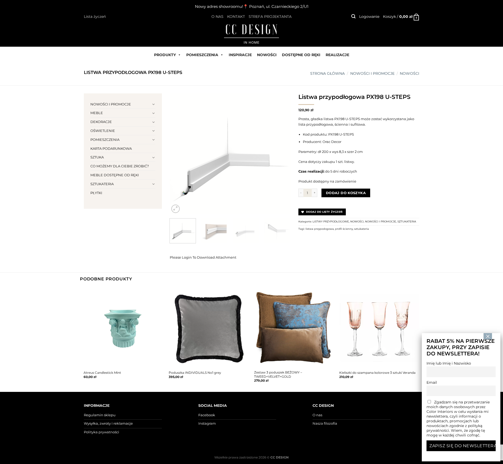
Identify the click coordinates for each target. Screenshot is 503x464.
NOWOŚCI (267, 54)
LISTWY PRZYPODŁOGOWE (331, 221)
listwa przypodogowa (319, 229)
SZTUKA (97, 157)
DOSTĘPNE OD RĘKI (301, 54)
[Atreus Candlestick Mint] (124, 328)
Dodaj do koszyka (346, 193)
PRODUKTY (165, 54)
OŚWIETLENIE (102, 131)
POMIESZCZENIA (202, 54)
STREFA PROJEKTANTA (270, 16)
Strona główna (327, 73)
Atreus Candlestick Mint (102, 373)
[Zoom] (175, 209)
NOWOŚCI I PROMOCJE (372, 73)
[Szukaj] (353, 16)
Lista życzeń (95, 16)
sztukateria (361, 229)
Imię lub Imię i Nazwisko (449, 363)
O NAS (217, 16)
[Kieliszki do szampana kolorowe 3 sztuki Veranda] (379, 328)
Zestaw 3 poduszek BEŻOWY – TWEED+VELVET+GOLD (278, 374)
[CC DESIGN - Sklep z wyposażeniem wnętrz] (251, 33)
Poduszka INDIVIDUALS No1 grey (195, 373)
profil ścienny (344, 229)
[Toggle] (153, 104)
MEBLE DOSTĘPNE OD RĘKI (114, 175)
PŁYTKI (96, 193)
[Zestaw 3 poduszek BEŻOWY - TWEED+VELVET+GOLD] (294, 328)
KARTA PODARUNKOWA (111, 148)
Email (432, 382)
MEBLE (96, 113)
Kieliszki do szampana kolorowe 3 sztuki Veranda (377, 373)
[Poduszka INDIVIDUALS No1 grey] (209, 328)
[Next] (281, 154)
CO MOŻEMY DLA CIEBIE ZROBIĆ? (119, 166)
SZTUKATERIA (102, 184)
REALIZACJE (337, 54)
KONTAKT (236, 16)
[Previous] (178, 154)
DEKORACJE (101, 122)
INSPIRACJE (240, 54)
